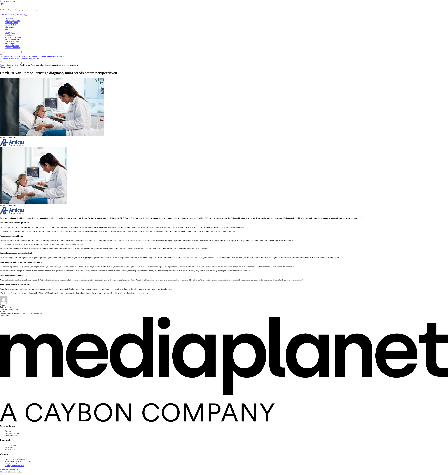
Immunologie (9, 44)
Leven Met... (9, 19)
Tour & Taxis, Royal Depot (15, 459)
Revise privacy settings (15, 472)
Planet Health (12, 15)
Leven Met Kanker (12, 46)
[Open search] (1, 54)
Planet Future (9, 447)
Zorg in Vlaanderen (12, 41)
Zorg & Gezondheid (12, 21)
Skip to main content (7, 1)
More (7, 29)
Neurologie (9, 35)
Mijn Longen (9, 27)
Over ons (8, 431)
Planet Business (10, 449)
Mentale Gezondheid (12, 48)
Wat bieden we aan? (12, 433)
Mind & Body (10, 33)
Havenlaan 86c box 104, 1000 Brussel (19, 461)
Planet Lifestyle (10, 445)
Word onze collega (11, 435)
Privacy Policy (4, 472)
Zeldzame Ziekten (11, 23)
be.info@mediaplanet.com (14, 466)
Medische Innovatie (12, 39)
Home (2, 65)
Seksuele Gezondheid (13, 37)
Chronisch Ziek (10, 25)
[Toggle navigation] (26, 15)
